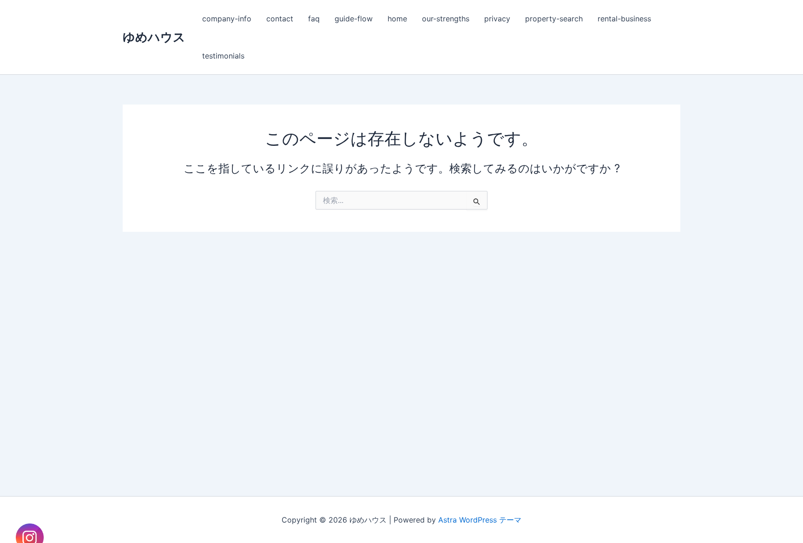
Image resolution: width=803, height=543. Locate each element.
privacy (497, 18)
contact (279, 18)
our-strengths (445, 18)
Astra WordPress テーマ (479, 519)
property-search (554, 18)
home (397, 18)
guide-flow (354, 18)
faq (314, 18)
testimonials (223, 55)
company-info (226, 18)
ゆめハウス (154, 37)
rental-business (624, 18)
